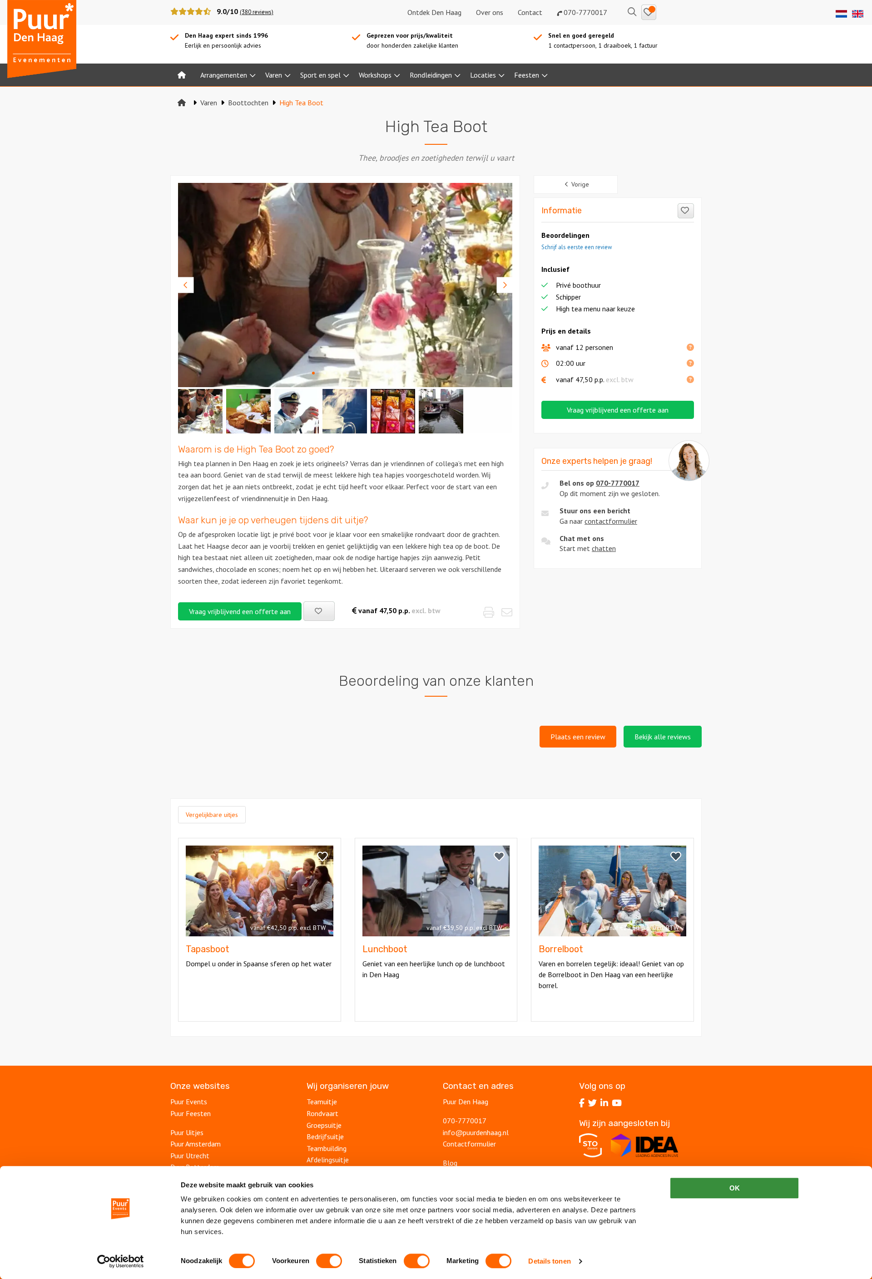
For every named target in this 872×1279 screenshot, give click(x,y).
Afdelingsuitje (328, 1159)
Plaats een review (577, 736)
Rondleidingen (431, 74)
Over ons (489, 12)
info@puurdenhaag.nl (476, 1132)
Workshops (375, 74)
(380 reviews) (256, 12)
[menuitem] (181, 75)
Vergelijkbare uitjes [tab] (212, 815)
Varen (273, 74)
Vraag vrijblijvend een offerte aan (240, 611)
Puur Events (188, 1101)
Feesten (526, 74)
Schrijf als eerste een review (576, 247)
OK (734, 1188)
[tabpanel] (345, 285)
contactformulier (611, 521)
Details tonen (549, 1261)
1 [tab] (313, 373)
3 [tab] (336, 373)
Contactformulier (469, 1143)
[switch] (329, 1261)
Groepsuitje (324, 1125)
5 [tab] (359, 373)
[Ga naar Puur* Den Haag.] (181, 102)
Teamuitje (322, 1101)
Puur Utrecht (189, 1155)
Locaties (483, 74)
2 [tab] (324, 373)
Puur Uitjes (186, 1132)
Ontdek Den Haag (434, 12)
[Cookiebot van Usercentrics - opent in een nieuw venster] (120, 1261)
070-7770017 (584, 12)
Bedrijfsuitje (325, 1136)
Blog (450, 1162)
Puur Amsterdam (195, 1143)
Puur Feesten (190, 1113)
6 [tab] (370, 373)
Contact (530, 12)
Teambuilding (327, 1148)
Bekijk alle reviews (662, 736)
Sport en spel (320, 74)
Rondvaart (322, 1113)
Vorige (580, 184)
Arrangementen (223, 74)
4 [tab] (347, 373)
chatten (604, 548)
